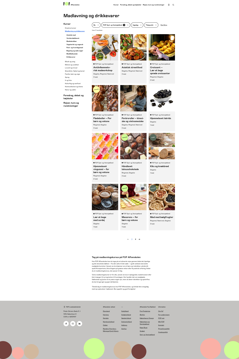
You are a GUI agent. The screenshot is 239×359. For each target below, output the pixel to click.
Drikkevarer (70, 57)
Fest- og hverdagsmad (74, 47)
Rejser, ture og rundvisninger (153, 5)
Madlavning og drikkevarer (75, 31)
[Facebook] (66, 323)
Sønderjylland (126, 318)
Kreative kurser (70, 28)
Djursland (106, 311)
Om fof (160, 311)
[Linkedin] (79, 323)
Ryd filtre (164, 25)
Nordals (106, 318)
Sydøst (142, 331)
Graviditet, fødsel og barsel (74, 71)
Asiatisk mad (71, 35)
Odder (105, 325)
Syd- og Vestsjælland (147, 335)
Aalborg (124, 325)
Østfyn (142, 315)
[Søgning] (173, 5)
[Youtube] (72, 323)
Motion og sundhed (72, 65)
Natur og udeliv (70, 90)
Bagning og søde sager (74, 51)
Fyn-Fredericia (145, 311)
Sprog (67, 77)
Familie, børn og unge (72, 74)
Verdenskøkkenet (72, 38)
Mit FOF (161, 322)
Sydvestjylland (126, 322)
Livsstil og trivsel (71, 68)
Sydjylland (125, 311)
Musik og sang (70, 62)
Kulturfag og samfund (72, 83)
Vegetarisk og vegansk (74, 44)
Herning (106, 315)
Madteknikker (71, 41)
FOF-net (161, 318)
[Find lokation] (169, 5)
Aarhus (124, 329)
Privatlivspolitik (164, 329)
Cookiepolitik (163, 332)
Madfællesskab (71, 54)
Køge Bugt (143, 328)
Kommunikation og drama (74, 87)
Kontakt (161, 325)
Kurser (116, 5)
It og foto (68, 80)
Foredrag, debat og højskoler (130, 5)
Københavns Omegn (147, 318)
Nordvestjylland (108, 322)
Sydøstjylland (126, 315)
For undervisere (163, 315)
